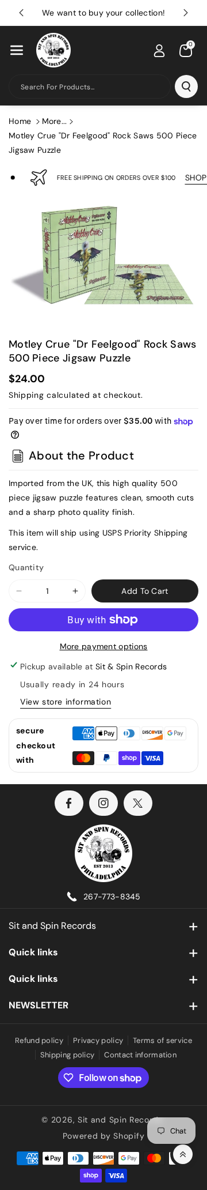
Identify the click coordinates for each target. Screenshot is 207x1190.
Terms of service (162, 1040)
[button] (16, 50)
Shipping (26, 395)
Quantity (26, 567)
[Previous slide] (21, 12)
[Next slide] (185, 12)
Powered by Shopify (104, 1136)
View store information (65, 701)
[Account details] (159, 50)
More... (54, 121)
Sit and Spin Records (52, 926)
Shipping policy (67, 1055)
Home (20, 121)
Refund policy (39, 1040)
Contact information (140, 1055)
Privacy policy (98, 1040)
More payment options (104, 646)
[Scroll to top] (182, 1154)
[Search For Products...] (186, 86)
